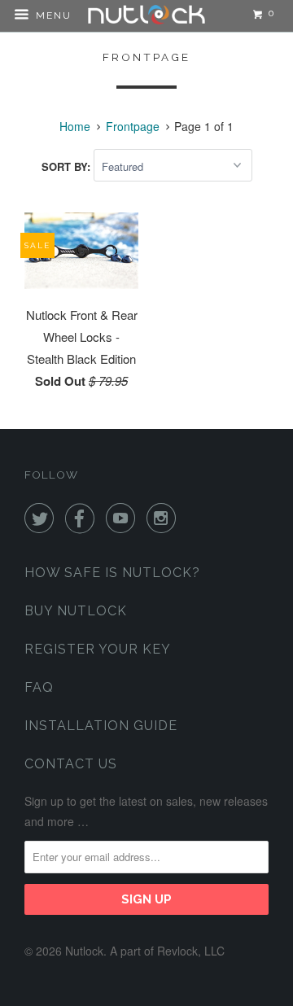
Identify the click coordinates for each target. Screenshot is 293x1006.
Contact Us (70, 764)
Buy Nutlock (75, 611)
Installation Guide (100, 725)
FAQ (39, 687)
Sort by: (68, 166)
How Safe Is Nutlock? (112, 572)
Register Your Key (97, 649)
